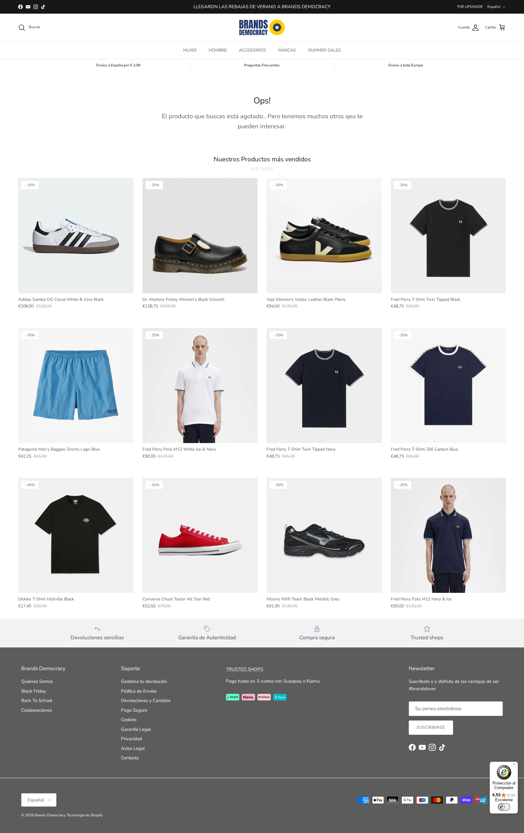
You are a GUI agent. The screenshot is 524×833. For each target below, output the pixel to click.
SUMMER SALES (324, 50)
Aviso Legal (133, 748)
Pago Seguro (134, 710)
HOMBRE (218, 50)
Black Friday (33, 691)
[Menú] (514, 765)
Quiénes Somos (37, 681)
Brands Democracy (50, 815)
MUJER (189, 50)
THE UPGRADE (470, 6)
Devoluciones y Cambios (145, 700)
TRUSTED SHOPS (244, 669)
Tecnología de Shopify (85, 815)
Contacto (130, 758)
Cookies (128, 720)
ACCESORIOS (252, 50)
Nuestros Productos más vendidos (262, 159)
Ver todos (262, 168)
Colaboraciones (36, 710)
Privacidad (131, 739)
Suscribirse (431, 727)
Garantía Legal (136, 729)
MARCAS (287, 50)
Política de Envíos (138, 691)
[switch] (504, 807)
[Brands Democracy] (262, 27)
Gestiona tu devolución (144, 681)
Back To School (36, 700)
